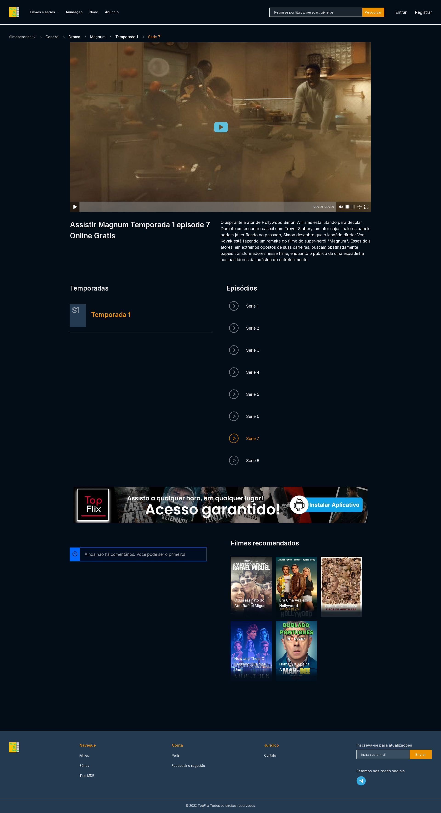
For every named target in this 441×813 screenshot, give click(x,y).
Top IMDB (86, 776)
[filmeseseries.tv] (15, 12)
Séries (84, 765)
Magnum (97, 36)
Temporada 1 (126, 36)
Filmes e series (42, 12)
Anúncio (112, 12)
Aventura (241, 591)
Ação (253, 591)
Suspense (299, 591)
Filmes (84, 755)
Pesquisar (373, 12)
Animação (74, 12)
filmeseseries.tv (22, 36)
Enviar (421, 754)
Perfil (176, 755)
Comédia (343, 597)
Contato (270, 755)
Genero (52, 36)
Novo (93, 12)
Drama (74, 36)
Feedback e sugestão (188, 765)
